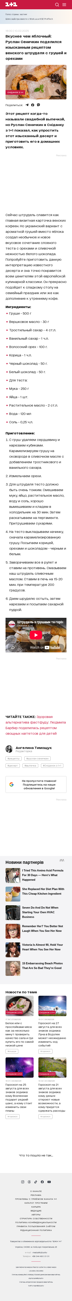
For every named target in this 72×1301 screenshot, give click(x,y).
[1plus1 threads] (29, 1181)
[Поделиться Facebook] (32, 104)
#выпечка (30, 765)
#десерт (13, 765)
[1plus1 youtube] (49, 1182)
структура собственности (36, 1218)
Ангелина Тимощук (34, 747)
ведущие (36, 1210)
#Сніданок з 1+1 (52, 765)
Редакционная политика (36, 1230)
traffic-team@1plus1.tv (36, 1286)
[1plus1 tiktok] (35, 1181)
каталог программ (36, 1203)
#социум (12, 1051)
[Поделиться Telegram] (26, 105)
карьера (36, 1206)
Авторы (36, 1214)
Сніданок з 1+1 (15, 92)
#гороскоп (45, 1051)
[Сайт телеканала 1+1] (11, 5)
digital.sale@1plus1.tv (36, 1278)
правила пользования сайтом (36, 1226)
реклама (36, 1195)
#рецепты (14, 758)
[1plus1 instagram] (22, 1181)
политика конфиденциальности (36, 1222)
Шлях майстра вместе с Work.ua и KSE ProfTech (29, 19)
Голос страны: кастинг (16, 14)
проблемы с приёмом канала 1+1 (36, 1199)
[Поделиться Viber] (38, 105)
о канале (36, 1191)
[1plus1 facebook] (42, 1181)
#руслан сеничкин (37, 758)
